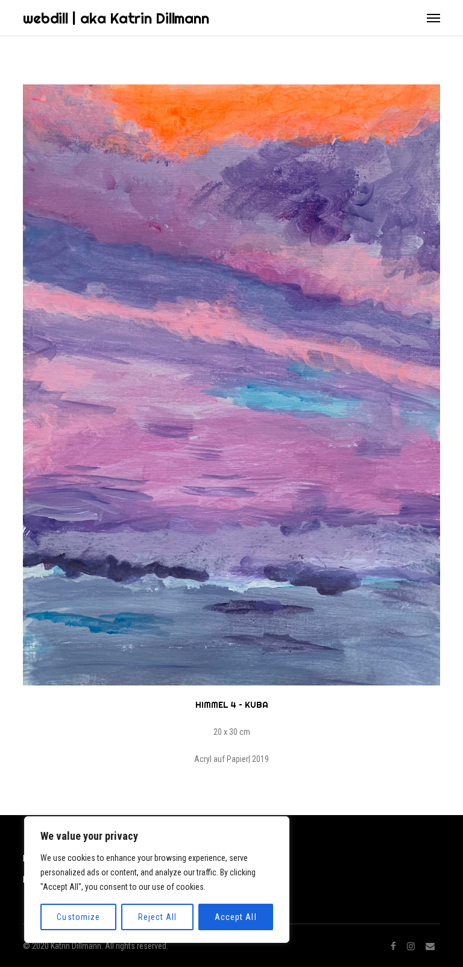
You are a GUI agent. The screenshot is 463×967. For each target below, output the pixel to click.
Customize (78, 917)
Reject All (157, 917)
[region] (156, 879)
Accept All (236, 917)
